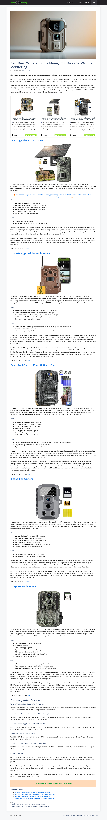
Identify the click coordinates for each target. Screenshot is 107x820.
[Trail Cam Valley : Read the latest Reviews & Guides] (19, 2)
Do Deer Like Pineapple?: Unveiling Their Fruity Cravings (35, 794)
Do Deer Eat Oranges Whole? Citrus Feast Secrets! (32, 796)
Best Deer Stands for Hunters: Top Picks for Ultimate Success (28, 804)
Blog (94, 2)
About (92, 815)
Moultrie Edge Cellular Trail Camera (30, 253)
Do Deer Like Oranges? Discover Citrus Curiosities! (32, 792)
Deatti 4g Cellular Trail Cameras (28, 140)
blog (13, 803)
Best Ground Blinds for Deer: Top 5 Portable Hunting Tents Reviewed (30, 806)
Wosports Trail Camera (23, 586)
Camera (80, 2)
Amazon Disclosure (76, 815)
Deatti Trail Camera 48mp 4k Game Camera (34, 365)
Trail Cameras (69, 2)
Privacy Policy (66, 815)
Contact (97, 815)
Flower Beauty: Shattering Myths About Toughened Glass (35, 798)
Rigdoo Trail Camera (21, 478)
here (28, 249)
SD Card (87, 2)
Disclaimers (86, 815)
